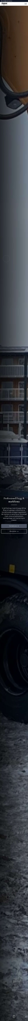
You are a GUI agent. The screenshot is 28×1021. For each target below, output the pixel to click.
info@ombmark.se (7, 1)
